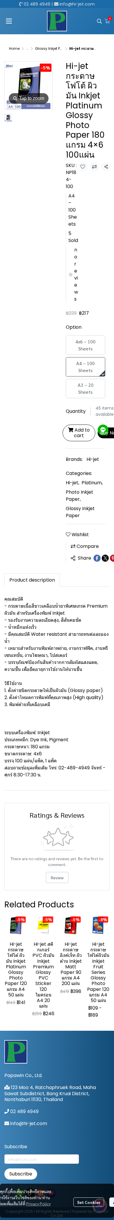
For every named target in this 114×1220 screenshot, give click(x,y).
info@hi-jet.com (77, 4)
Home (14, 48)
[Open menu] (9, 21)
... (27, 48)
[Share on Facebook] (97, 558)
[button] (99, 21)
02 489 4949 (37, 4)
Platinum (92, 482)
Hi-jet (93, 459)
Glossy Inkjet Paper (51, 48)
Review (57, 877)
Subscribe (20, 1173)
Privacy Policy (38, 1203)
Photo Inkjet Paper (79, 495)
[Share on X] (105, 558)
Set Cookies (88, 1202)
